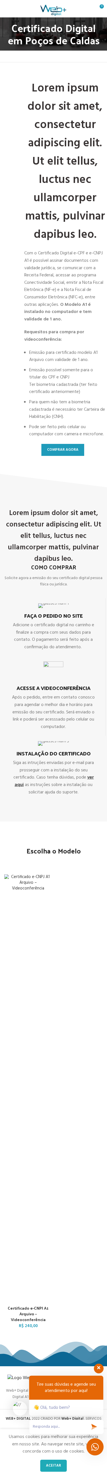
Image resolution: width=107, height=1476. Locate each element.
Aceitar (53, 1466)
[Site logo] (53, 8)
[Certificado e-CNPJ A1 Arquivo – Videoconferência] (28, 1088)
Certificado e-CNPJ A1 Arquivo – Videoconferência (28, 1313)
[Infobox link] (53, 627)
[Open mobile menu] (6, 8)
